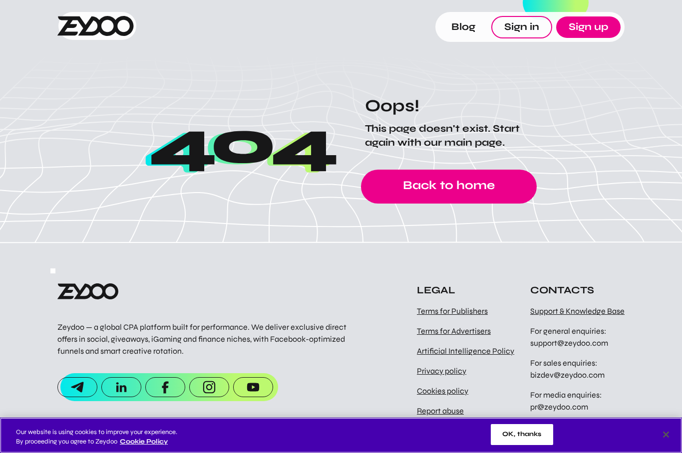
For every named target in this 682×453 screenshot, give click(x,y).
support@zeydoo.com (569, 343)
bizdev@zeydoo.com (567, 375)
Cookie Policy (144, 442)
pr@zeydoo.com (559, 407)
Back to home (449, 185)
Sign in (521, 26)
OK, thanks (521, 434)
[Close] (666, 435)
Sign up (588, 26)
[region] (341, 435)
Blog (463, 26)
